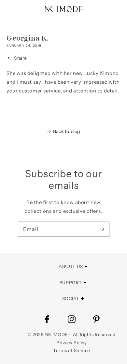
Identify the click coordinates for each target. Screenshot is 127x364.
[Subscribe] (102, 229)
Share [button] (20, 58)
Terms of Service (71, 350)
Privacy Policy (71, 342)
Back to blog (66, 131)
